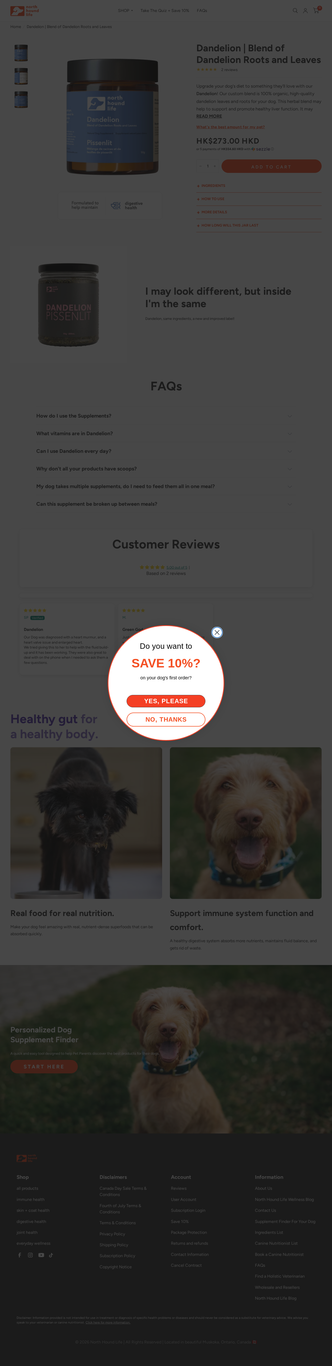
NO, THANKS (166, 719)
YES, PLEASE (166, 701)
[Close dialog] (217, 632)
